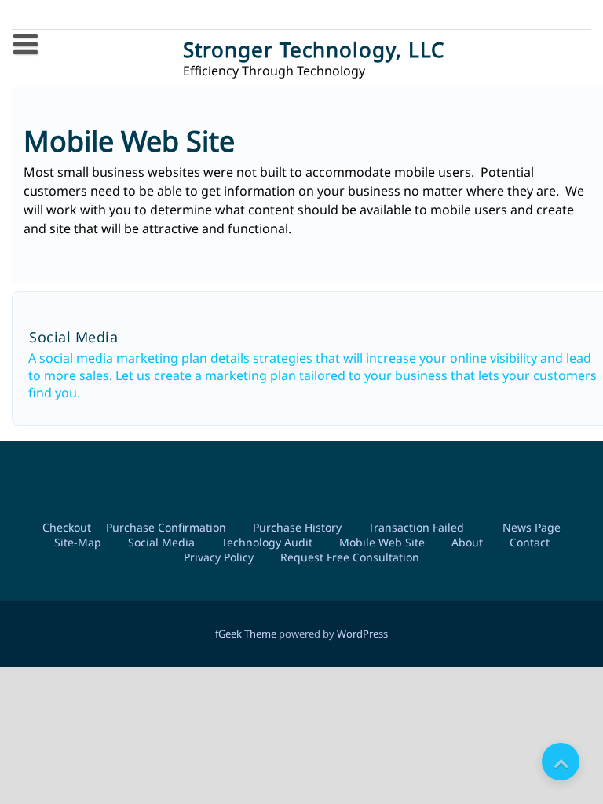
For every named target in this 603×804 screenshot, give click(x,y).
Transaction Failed (416, 527)
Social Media (161, 542)
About (467, 542)
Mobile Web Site (382, 542)
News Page (531, 527)
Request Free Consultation (349, 557)
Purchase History (297, 527)
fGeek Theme (245, 634)
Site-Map (77, 542)
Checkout (66, 527)
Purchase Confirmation (166, 527)
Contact (530, 542)
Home (43, 77)
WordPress (362, 634)
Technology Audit (266, 542)
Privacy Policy (219, 557)
